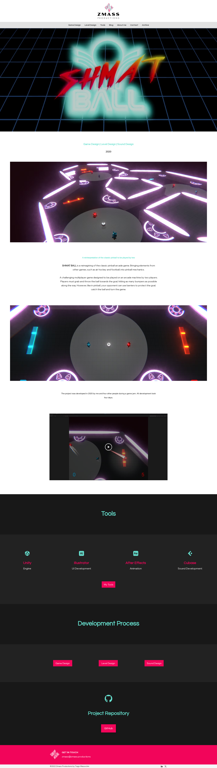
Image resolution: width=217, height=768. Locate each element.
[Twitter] (165, 766)
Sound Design (125, 144)
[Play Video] (108, 446)
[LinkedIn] (161, 766)
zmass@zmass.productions (76, 756)
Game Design (91, 144)
